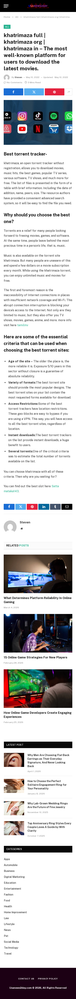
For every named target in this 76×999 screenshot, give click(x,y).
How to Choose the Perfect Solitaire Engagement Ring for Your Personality (47, 785)
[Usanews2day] (38, 6)
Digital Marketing (14, 876)
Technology (11, 947)
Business (9, 870)
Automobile (11, 865)
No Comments (14, 82)
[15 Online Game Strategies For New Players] (38, 633)
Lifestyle (9, 924)
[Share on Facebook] (13, 91)
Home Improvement (15, 912)
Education (10, 882)
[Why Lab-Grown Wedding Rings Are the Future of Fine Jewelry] (14, 808)
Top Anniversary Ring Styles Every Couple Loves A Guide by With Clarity (49, 827)
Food (7, 900)
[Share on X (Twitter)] (34, 91)
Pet (6, 935)
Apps (7, 859)
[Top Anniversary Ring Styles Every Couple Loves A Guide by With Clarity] (14, 828)
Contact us (26, 978)
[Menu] (6, 6)
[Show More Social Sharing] (68, 91)
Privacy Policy (48, 978)
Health (8, 906)
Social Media (11, 941)
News (7, 930)
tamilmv (22, 325)
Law (6, 918)
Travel (8, 953)
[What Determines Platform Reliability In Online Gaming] (38, 574)
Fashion (8, 894)
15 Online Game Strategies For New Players (35, 657)
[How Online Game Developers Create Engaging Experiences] (38, 688)
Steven (18, 77)
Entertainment (12, 888)
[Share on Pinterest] (54, 91)
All (7, 27)
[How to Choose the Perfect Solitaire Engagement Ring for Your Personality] (14, 786)
